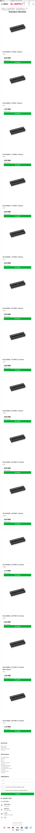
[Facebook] (2, 818)
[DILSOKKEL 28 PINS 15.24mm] (17, 443)
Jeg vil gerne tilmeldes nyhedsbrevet (14, 787)
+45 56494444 (7, 810)
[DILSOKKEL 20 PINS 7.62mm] (17, 289)
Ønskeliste (3, 747)
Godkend (17, 793)
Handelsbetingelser (6, 765)
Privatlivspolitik (5, 771)
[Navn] (17, 780)
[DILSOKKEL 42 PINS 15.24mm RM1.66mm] (17, 648)
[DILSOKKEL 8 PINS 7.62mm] (17, 84)
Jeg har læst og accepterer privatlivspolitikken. (16, 790)
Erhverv (32, 0)
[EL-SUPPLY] (17, 4)
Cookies (3, 770)
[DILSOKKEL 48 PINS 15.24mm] (17, 702)
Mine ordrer (4, 746)
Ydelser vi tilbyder (5, 762)
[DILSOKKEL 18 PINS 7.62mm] (17, 238)
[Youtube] (5, 818)
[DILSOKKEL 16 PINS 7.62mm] (17, 187)
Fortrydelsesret (5, 767)
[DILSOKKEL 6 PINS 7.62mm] (17, 33)
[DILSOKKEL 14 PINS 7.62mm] (17, 135)
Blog (2, 760)
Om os (2, 761)
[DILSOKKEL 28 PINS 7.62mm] (17, 494)
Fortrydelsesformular (6, 768)
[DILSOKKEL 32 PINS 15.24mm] (17, 546)
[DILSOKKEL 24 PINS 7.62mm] (17, 392)
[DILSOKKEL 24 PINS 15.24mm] (17, 341)
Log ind (3, 750)
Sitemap (3, 772)
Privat (29, 0)
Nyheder (3, 758)
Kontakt (3, 764)
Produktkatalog (5, 757)
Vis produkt (17, 62)
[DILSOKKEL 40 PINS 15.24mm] (17, 597)
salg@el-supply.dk (8, 814)
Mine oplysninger (5, 749)
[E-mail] (17, 783)
